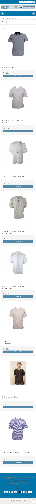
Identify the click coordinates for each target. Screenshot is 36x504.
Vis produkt (18, 75)
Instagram (22, 488)
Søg (34, 1)
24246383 (15, 479)
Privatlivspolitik (14, 500)
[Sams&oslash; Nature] (18, 7)
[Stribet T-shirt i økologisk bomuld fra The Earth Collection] (18, 433)
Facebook (15, 488)
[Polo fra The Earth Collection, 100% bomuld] (18, 102)
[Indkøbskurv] (33, 13)
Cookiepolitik (23, 500)
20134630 (27, 479)
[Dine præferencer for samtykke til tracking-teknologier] (33, 501)
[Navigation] (2, 13)
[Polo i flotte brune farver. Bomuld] (18, 378)
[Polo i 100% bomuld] (18, 323)
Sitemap (19, 486)
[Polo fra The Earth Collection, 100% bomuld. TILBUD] (18, 157)
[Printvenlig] (34, 18)
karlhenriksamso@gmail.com (20, 480)
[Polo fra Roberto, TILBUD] (18, 49)
